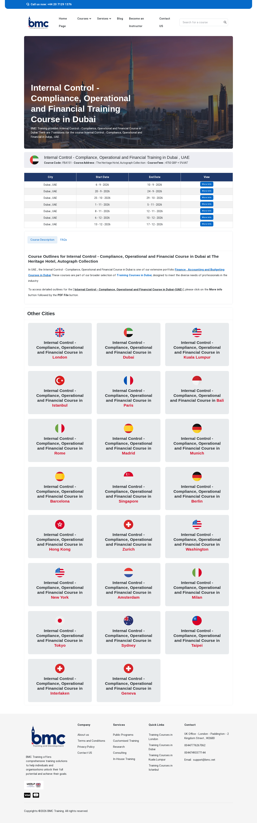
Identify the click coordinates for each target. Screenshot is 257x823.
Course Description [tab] (42, 239)
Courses (82, 18)
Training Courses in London (161, 737)
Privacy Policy (86, 746)
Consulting (119, 752)
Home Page (63, 22)
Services (102, 18)
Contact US (164, 22)
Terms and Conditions (91, 740)
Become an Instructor (136, 22)
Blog (120, 18)
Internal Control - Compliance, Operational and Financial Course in (60, 349)
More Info (206, 184)
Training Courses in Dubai (134, 275)
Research (119, 746)
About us (83, 734)
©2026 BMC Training (51, 811)
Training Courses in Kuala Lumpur (161, 757)
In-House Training (124, 759)
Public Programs (123, 734)
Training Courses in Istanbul (161, 768)
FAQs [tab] (63, 239)
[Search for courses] (225, 22)
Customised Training (126, 740)
